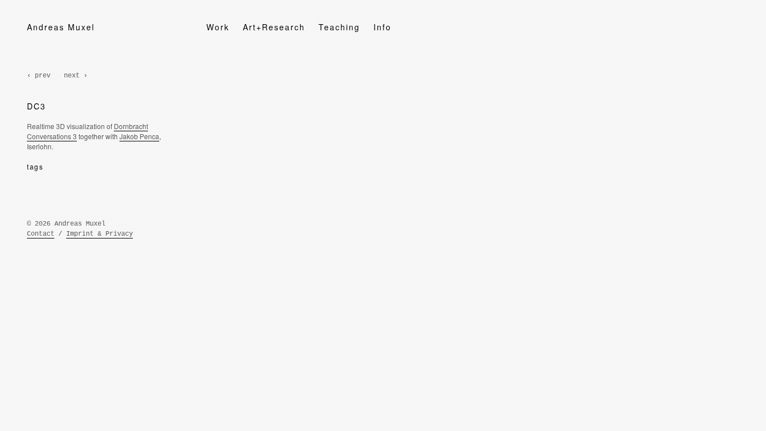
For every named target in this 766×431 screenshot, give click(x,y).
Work (217, 27)
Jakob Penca (139, 136)
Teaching (339, 27)
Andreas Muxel (61, 27)
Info (382, 27)
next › (75, 76)
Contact (40, 234)
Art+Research (274, 27)
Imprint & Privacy (99, 234)
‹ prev (38, 76)
